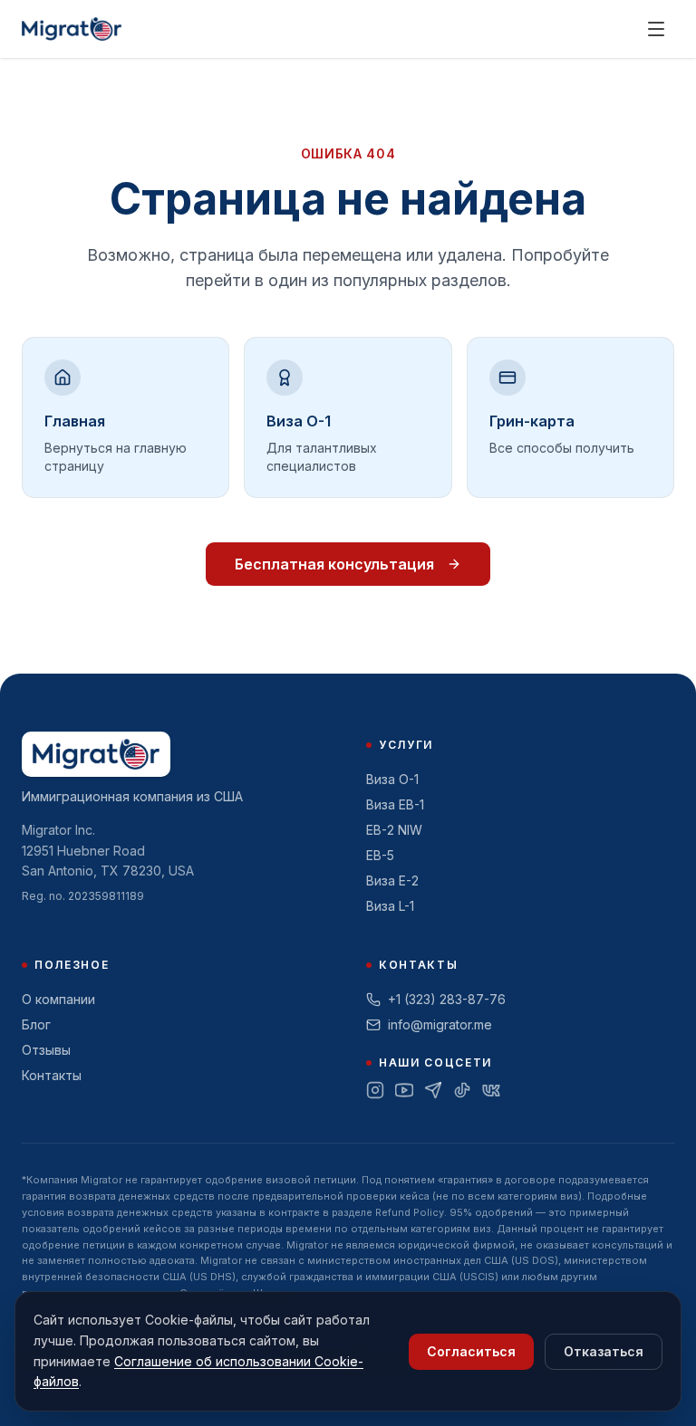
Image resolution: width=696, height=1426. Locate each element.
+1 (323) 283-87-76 (447, 999)
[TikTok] (462, 1090)
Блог (36, 1024)
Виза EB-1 (395, 804)
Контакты (52, 1075)
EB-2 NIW (394, 829)
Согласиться (471, 1351)
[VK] (491, 1090)
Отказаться (603, 1351)
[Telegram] (433, 1090)
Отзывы (46, 1050)
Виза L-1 (390, 906)
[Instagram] (375, 1090)
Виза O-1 (392, 779)
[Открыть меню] (656, 29)
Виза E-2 (392, 880)
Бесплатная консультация (334, 564)
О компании (58, 999)
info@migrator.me (440, 1024)
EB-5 (380, 855)
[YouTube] (404, 1090)
